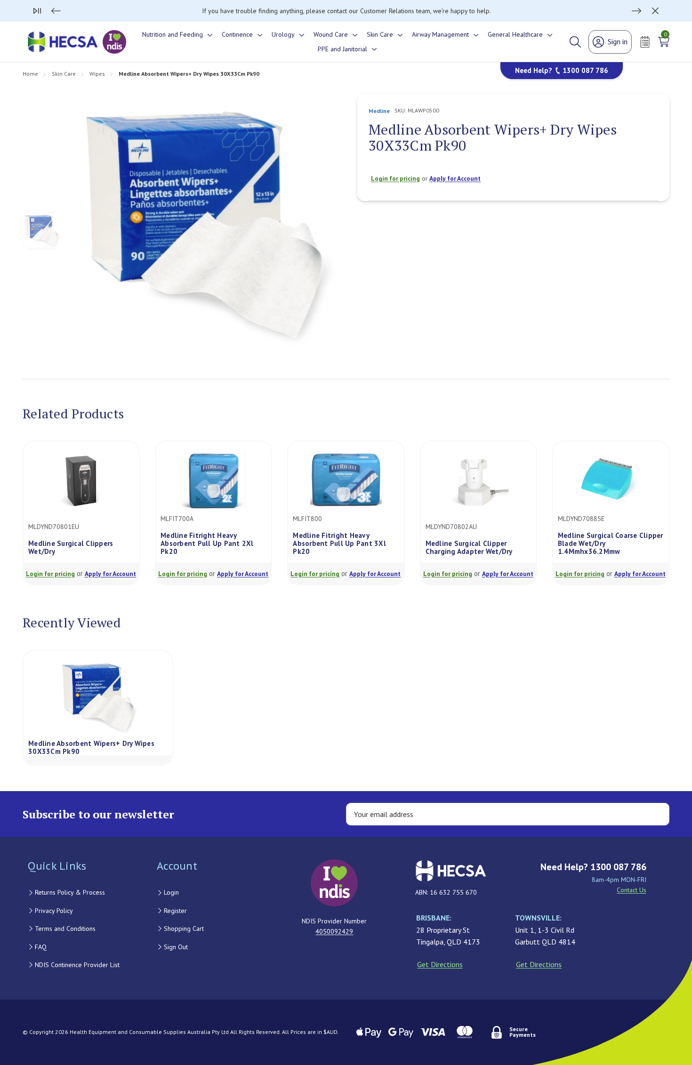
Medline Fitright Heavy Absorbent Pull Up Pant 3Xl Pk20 (339, 543)
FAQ (41, 947)
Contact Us (631, 890)
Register (175, 910)
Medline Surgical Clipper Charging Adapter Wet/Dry (469, 547)
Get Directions (440, 964)
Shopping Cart (184, 928)
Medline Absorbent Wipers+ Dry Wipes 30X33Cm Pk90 (91, 747)
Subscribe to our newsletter (98, 814)
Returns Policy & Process (70, 892)
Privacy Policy (54, 910)
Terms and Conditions (65, 928)
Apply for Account (455, 178)
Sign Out (176, 947)
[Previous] (56, 10)
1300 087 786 (585, 70)
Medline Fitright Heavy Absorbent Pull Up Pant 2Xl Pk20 (207, 543)
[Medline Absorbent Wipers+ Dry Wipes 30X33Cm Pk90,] (98, 697)
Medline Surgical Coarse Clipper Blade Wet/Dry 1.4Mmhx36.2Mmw (610, 543)
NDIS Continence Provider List (77, 965)
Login (171, 892)
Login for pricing (395, 178)
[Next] (636, 10)
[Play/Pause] (37, 10)
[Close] (655, 10)
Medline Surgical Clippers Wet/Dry (70, 547)
